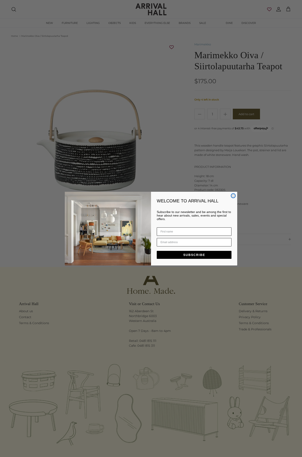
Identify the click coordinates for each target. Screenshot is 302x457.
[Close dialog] (233, 196)
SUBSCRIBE (194, 255)
